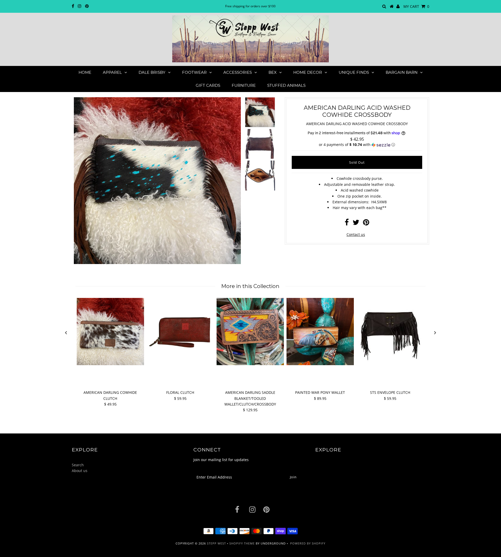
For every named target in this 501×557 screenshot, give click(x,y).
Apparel (112, 72)
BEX (273, 72)
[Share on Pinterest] (366, 223)
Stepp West (216, 543)
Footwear (194, 72)
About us (79, 470)
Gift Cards (208, 85)
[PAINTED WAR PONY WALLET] (320, 331)
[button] (357, 144)
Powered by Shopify (307, 543)
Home (85, 72)
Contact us (356, 234)
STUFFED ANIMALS (286, 85)
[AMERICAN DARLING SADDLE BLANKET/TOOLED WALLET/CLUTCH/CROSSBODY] (250, 331)
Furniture (244, 85)
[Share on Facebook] (347, 223)
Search (78, 464)
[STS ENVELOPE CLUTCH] (390, 331)
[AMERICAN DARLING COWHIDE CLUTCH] (110, 331)
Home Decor (307, 72)
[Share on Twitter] (356, 223)
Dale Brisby (152, 72)
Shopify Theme (242, 543)
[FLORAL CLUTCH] (180, 331)
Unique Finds (354, 72)
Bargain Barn (402, 72)
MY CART (416, 6)
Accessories (237, 72)
